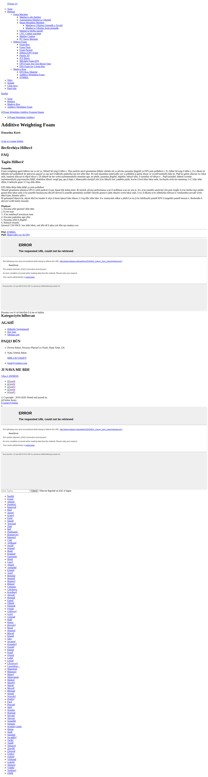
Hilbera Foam (20, 42)
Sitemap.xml (13, 334)
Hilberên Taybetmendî (18, 329)
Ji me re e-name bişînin (12, 141)
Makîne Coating (27, 36)
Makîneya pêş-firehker (30, 17)
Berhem (11, 11)
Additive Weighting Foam (31, 74)
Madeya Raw (19, 69)
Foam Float (24, 47)
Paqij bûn (11, 88)
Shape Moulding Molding (31, 22)
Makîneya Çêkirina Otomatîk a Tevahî (44, 25)
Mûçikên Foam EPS (29, 61)
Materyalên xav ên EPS (18, 234)
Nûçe (9, 80)
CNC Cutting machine (30, 33)
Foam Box (24, 44)
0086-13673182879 (16, 358)
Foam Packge (26, 50)
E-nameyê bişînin (9, 403)
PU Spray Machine (28, 39)
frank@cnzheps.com (17, 363)
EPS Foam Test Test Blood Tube (35, 63)
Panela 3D (24, 55)
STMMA (23, 77)
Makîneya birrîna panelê (31, 31)
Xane (9, 9)
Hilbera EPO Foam (28, 52)
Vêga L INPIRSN (10, 376)
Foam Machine (20, 14)
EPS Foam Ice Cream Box (32, 66)
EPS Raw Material (28, 72)
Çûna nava (12, 85)
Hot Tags (11, 332)
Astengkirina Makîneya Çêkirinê (35, 20)
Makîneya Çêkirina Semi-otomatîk (42, 28)
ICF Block (24, 58)
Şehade (10, 83)
